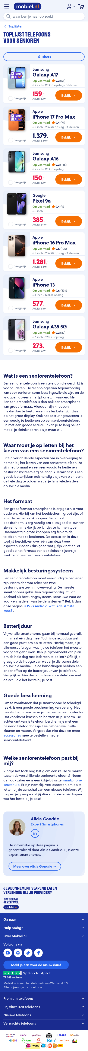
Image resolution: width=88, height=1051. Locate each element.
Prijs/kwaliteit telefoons (21, 1007)
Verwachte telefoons (19, 1023)
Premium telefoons (18, 998)
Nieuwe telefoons (17, 1015)
